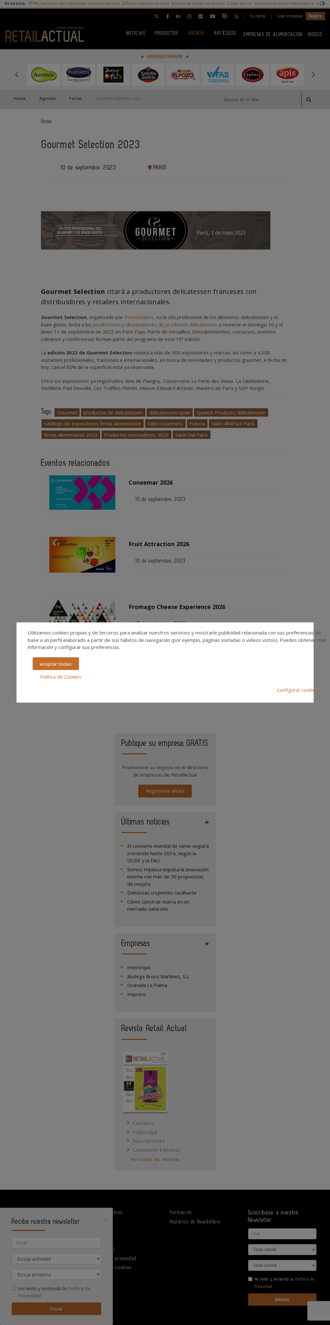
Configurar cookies (297, 689)
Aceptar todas (56, 663)
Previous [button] (17, 74)
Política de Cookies (61, 676)
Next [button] (313, 74)
